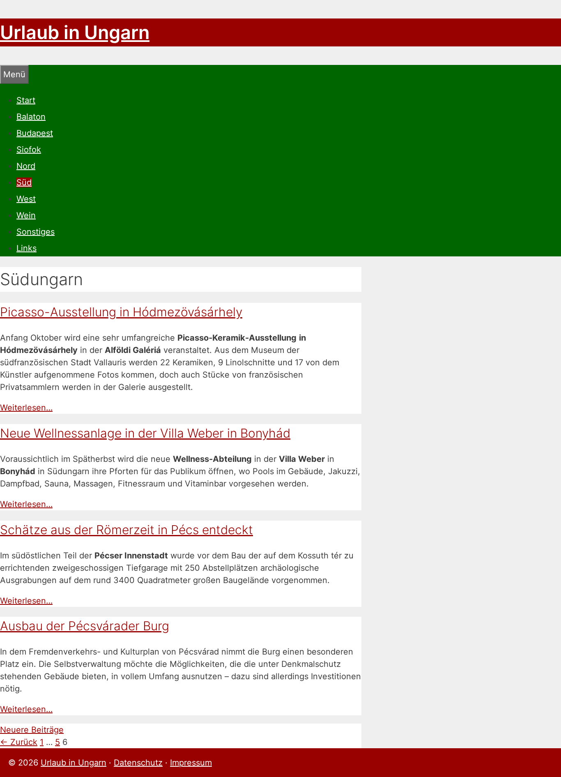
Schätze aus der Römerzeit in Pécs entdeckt (126, 529)
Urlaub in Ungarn (74, 32)
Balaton (31, 117)
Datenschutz (138, 763)
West (26, 199)
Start (25, 100)
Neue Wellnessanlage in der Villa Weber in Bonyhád (145, 433)
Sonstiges (35, 232)
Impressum (191, 763)
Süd (24, 182)
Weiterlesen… (26, 408)
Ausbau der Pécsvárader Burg (84, 625)
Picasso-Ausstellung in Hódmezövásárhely (121, 311)
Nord (25, 166)
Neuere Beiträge (32, 730)
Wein (26, 215)
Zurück (18, 742)
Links (26, 248)
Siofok (28, 149)
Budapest (34, 133)
